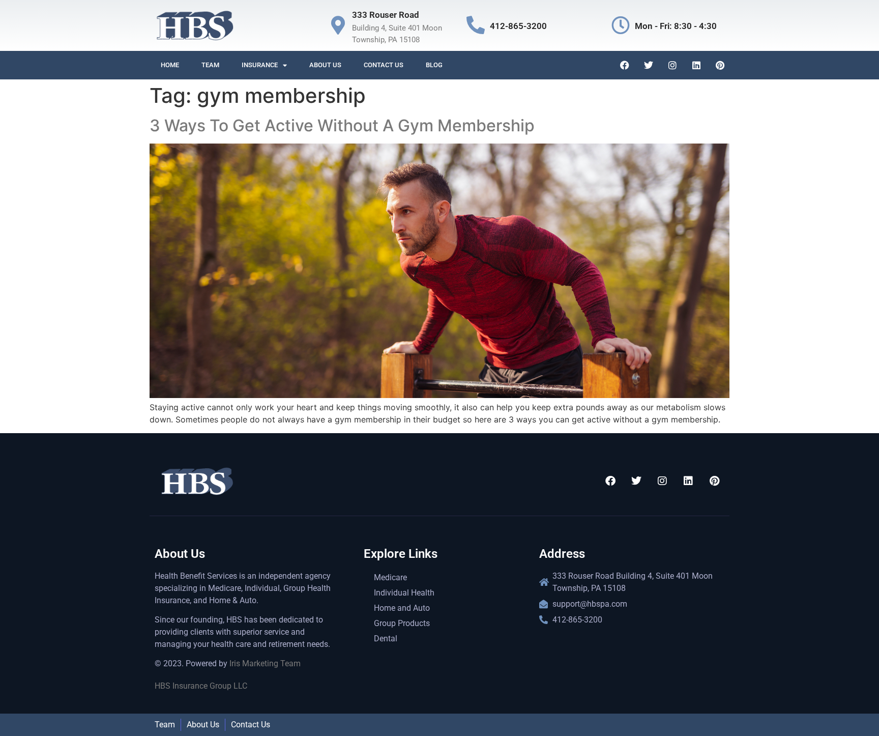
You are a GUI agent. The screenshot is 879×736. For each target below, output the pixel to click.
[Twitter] (648, 65)
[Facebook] (625, 65)
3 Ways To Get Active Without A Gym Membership (342, 125)
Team (210, 65)
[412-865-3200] (475, 25)
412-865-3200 (518, 26)
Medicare (390, 577)
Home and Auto (402, 608)
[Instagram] (672, 65)
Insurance (260, 65)
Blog (434, 65)
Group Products (402, 623)
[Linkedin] (696, 65)
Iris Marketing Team (265, 663)
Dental (385, 638)
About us (325, 65)
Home (170, 65)
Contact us (383, 65)
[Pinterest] (720, 65)
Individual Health (404, 593)
